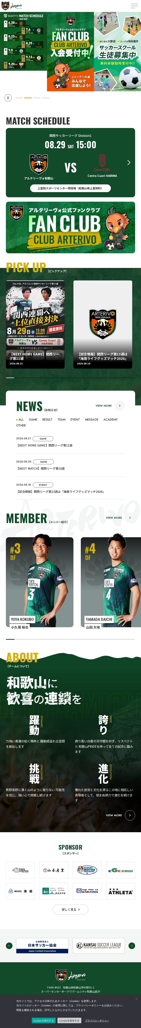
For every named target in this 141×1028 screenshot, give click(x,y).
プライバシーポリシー (97, 1020)
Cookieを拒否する (69, 1020)
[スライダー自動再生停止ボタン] (8, 98)
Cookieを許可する (44, 1020)
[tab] (20, 419)
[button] (127, 162)
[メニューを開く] (134, 6)
